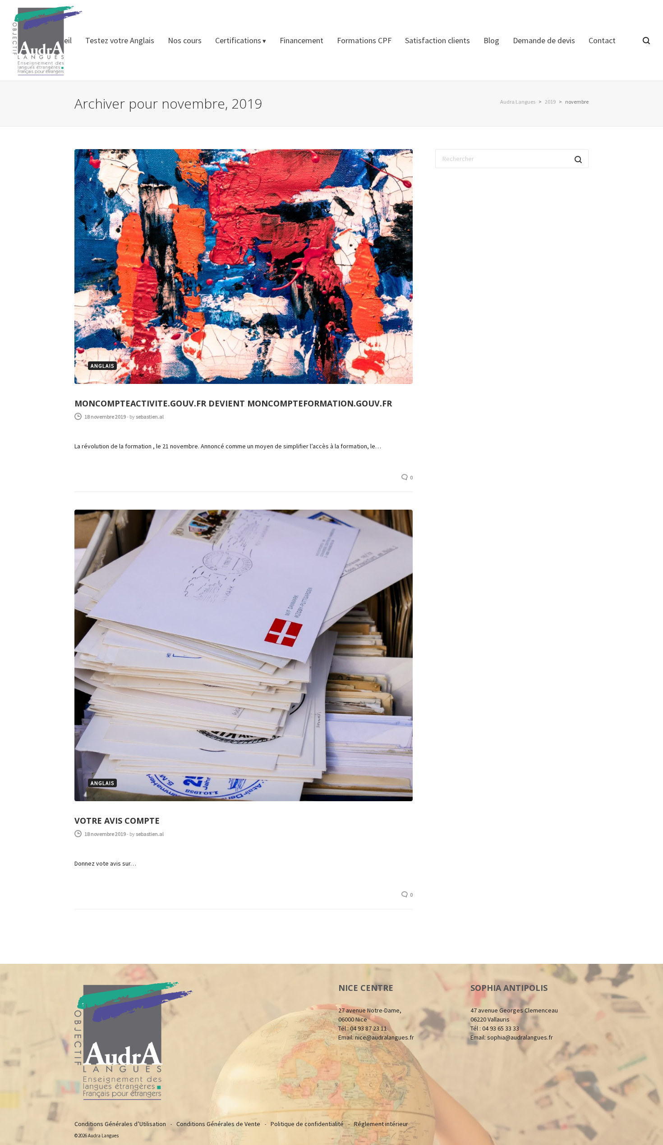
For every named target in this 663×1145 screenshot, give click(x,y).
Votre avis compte (117, 820)
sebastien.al (150, 416)
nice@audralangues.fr (384, 1037)
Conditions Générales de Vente (218, 1124)
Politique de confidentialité (307, 1124)
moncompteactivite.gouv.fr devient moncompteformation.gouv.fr (233, 403)
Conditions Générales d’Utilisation (120, 1124)
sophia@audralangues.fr (520, 1037)
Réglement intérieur (381, 1124)
